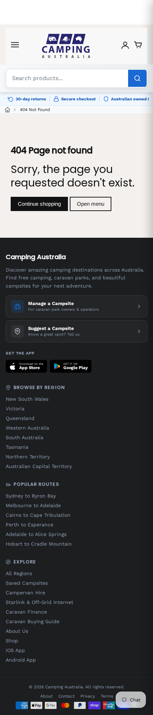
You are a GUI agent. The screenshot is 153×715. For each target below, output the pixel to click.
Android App (21, 660)
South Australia (24, 437)
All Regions (19, 573)
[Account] (125, 46)
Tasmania (17, 447)
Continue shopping (39, 204)
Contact (66, 696)
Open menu (90, 204)
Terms (107, 696)
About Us (17, 631)
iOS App (15, 650)
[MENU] (15, 46)
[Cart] (138, 46)
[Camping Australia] (66, 46)
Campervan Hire (25, 592)
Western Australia (27, 428)
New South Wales (27, 399)
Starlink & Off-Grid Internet (39, 602)
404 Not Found (35, 109)
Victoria (15, 408)
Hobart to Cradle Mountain (39, 544)
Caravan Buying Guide (32, 621)
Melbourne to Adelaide (33, 505)
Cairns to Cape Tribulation (38, 515)
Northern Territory (28, 456)
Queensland (20, 418)
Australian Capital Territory (39, 466)
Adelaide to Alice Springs (36, 534)
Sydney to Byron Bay (31, 496)
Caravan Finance (26, 612)
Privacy (87, 696)
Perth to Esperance (29, 524)
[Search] (137, 78)
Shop (12, 640)
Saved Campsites (27, 583)
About (46, 696)
